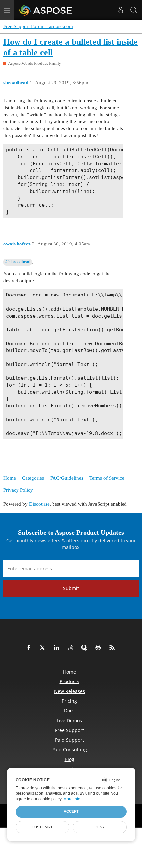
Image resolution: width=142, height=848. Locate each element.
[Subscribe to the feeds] (113, 648)
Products (69, 681)
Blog (69, 759)
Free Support (69, 730)
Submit (71, 588)
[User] (120, 10)
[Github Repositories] (99, 648)
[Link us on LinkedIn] (57, 648)
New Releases (69, 691)
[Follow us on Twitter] (44, 648)
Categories (33, 478)
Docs (69, 710)
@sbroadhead (17, 261)
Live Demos (69, 720)
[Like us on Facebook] (30, 648)
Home (9, 478)
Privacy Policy (18, 490)
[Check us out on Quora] (85, 648)
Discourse (39, 504)
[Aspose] (46, 10)
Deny (100, 827)
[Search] (133, 10)
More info (71, 799)
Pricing (69, 701)
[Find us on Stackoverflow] (71, 648)
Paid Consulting (69, 749)
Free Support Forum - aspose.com (38, 26)
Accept (71, 811)
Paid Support (69, 740)
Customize (42, 827)
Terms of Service (106, 478)
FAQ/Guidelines (66, 478)
